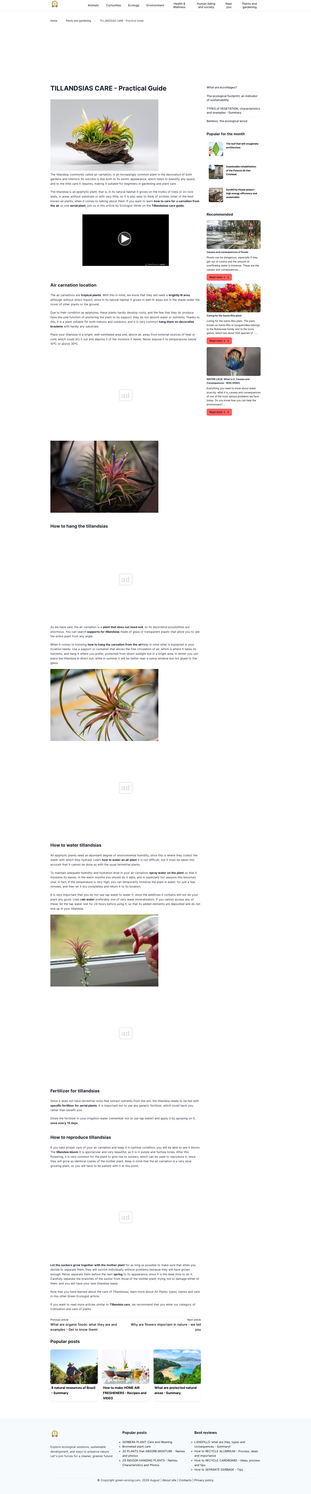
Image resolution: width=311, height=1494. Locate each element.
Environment (155, 5)
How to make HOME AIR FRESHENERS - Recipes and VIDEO (124, 1393)
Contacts (185, 1480)
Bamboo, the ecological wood (227, 121)
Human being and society (206, 5)
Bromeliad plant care (136, 1446)
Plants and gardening (249, 5)
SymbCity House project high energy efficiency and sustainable (241, 193)
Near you (229, 5)
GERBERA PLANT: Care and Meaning (147, 1442)
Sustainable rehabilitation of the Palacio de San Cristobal (241, 170)
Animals (93, 5)
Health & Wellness (179, 5)
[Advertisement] (155, 53)
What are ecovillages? (222, 87)
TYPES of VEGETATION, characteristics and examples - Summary (233, 110)
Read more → (217, 277)
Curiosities (113, 5)
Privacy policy (203, 1480)
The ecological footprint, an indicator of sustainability (232, 98)
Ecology (133, 5)
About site (169, 1480)
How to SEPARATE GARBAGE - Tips (218, 1469)
